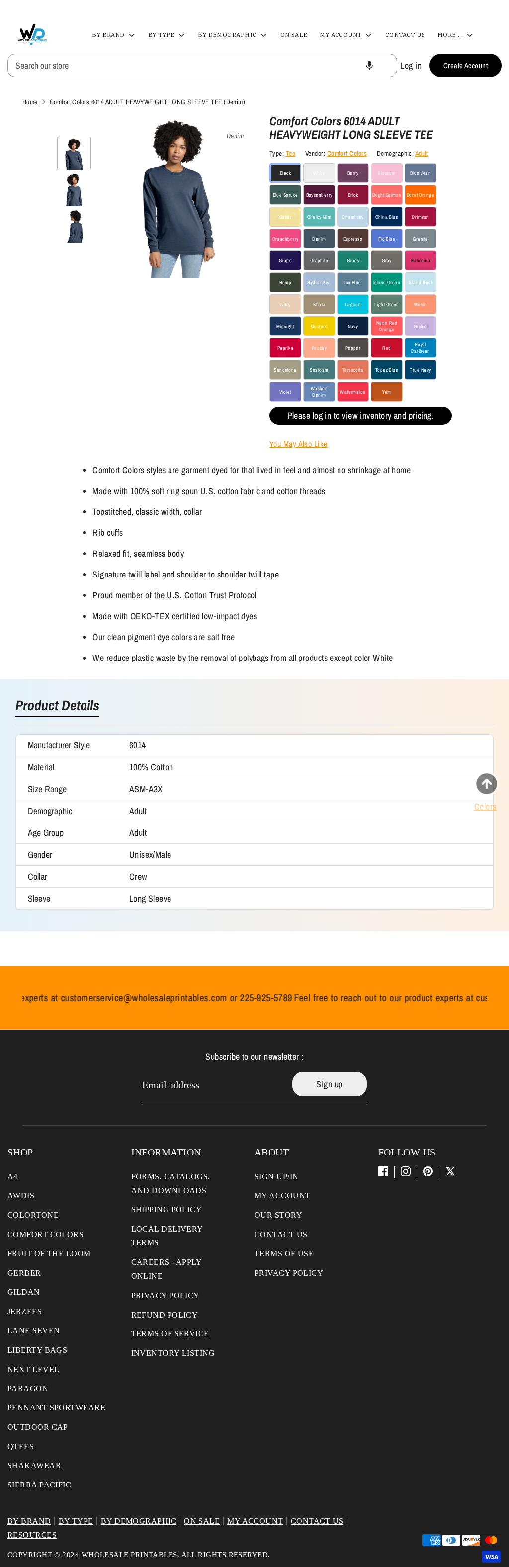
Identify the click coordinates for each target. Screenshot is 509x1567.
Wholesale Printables (129, 1555)
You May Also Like (298, 443)
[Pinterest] (428, 1171)
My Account (341, 34)
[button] (369, 65)
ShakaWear (34, 1465)
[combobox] (202, 65)
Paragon (27, 1388)
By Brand (109, 34)
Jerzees (24, 1311)
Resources (32, 1535)
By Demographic (228, 34)
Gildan (23, 1292)
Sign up (329, 1084)
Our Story (278, 1215)
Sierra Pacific (39, 1485)
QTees (20, 1446)
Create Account (465, 65)
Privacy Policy (165, 1295)
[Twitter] (450, 1171)
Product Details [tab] (57, 706)
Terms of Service (170, 1333)
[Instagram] (406, 1171)
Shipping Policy (166, 1209)
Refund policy (164, 1315)
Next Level (33, 1369)
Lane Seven (33, 1330)
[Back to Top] (486, 783)
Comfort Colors (347, 153)
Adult (421, 153)
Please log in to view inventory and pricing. (360, 416)
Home (30, 101)
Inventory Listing (173, 1353)
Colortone (33, 1215)
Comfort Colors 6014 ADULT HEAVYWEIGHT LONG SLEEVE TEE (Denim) (147, 101)
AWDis (20, 1195)
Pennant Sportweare (56, 1407)
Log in (411, 65)
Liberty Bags (37, 1350)
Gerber (24, 1273)
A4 (12, 1176)
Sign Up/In (276, 1176)
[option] (178, 200)
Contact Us (405, 34)
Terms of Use (284, 1253)
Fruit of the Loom (49, 1253)
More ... (451, 34)
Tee (290, 153)
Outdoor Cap (37, 1427)
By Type (162, 34)
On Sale (294, 34)
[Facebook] (383, 1171)
